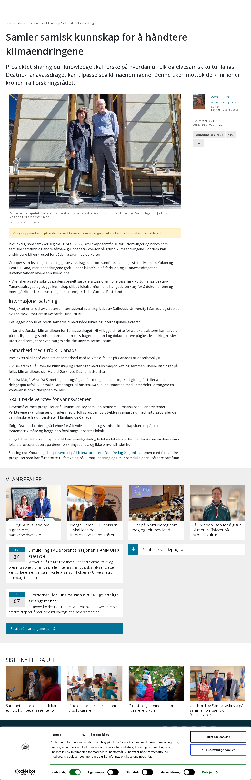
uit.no (9, 23)
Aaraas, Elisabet (222, 97)
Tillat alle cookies (218, 737)
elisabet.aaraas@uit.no (224, 102)
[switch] (113, 772)
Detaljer (207, 772)
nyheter (21, 23)
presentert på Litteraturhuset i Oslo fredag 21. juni (94, 452)
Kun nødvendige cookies (218, 749)
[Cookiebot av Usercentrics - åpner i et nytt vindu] (25, 772)
